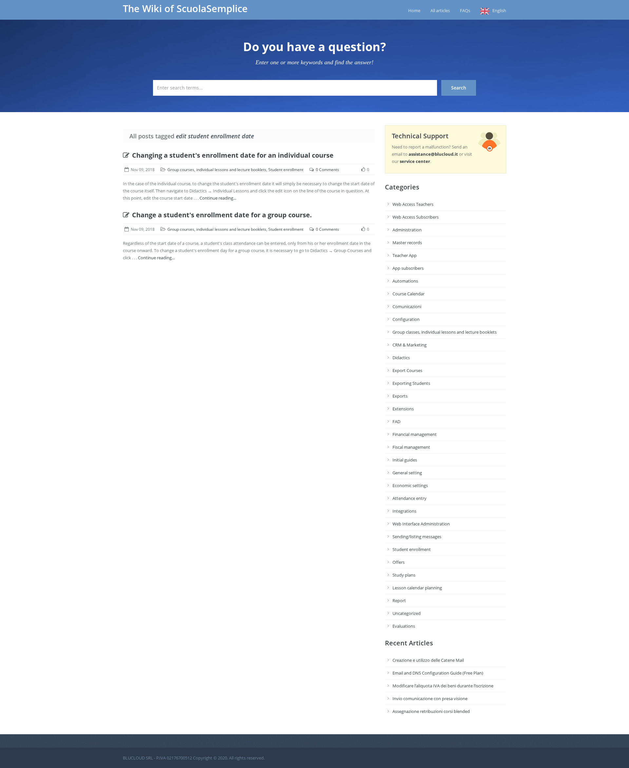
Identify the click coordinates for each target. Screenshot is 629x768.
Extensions (403, 409)
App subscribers (408, 268)
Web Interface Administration (421, 524)
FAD (396, 421)
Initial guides (404, 460)
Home (414, 10)
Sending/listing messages (416, 537)
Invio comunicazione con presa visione (429, 698)
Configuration (406, 319)
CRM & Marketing (409, 345)
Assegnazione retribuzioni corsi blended (431, 711)
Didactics (401, 358)
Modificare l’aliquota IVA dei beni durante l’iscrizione (442, 686)
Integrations (404, 511)
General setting (407, 473)
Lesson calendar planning (417, 588)
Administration (407, 230)
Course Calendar (408, 294)
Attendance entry (409, 498)
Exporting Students (411, 383)
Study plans (403, 575)
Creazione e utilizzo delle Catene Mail (428, 660)
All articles (440, 10)
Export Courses (407, 370)
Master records (407, 243)
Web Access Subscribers (415, 217)
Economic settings (410, 485)
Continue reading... (218, 198)
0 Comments (327, 169)
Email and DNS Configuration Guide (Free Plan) (437, 673)
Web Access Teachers (412, 204)
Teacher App (404, 255)
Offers (398, 562)
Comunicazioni (406, 306)
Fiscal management (411, 447)
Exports (400, 396)
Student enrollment (285, 169)
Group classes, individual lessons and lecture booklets (444, 332)
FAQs (465, 10)
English (499, 10)
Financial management (414, 434)
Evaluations (403, 626)
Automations (405, 281)
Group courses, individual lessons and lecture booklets (216, 169)
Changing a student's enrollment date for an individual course (233, 155)
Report (399, 600)
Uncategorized (406, 613)
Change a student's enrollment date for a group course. (222, 214)
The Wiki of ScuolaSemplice (185, 8)
